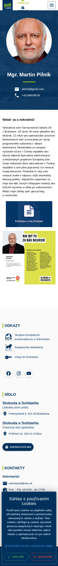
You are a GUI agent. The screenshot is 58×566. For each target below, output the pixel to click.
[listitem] (29, 337)
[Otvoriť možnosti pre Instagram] (19, 373)
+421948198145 (31, 95)
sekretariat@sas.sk (20, 483)
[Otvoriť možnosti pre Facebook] (8, 373)
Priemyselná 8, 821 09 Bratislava (29, 413)
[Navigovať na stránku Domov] (7, 5)
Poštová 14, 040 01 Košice (25, 433)
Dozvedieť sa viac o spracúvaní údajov (30, 545)
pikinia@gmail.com (33, 89)
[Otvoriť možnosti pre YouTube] (29, 373)
